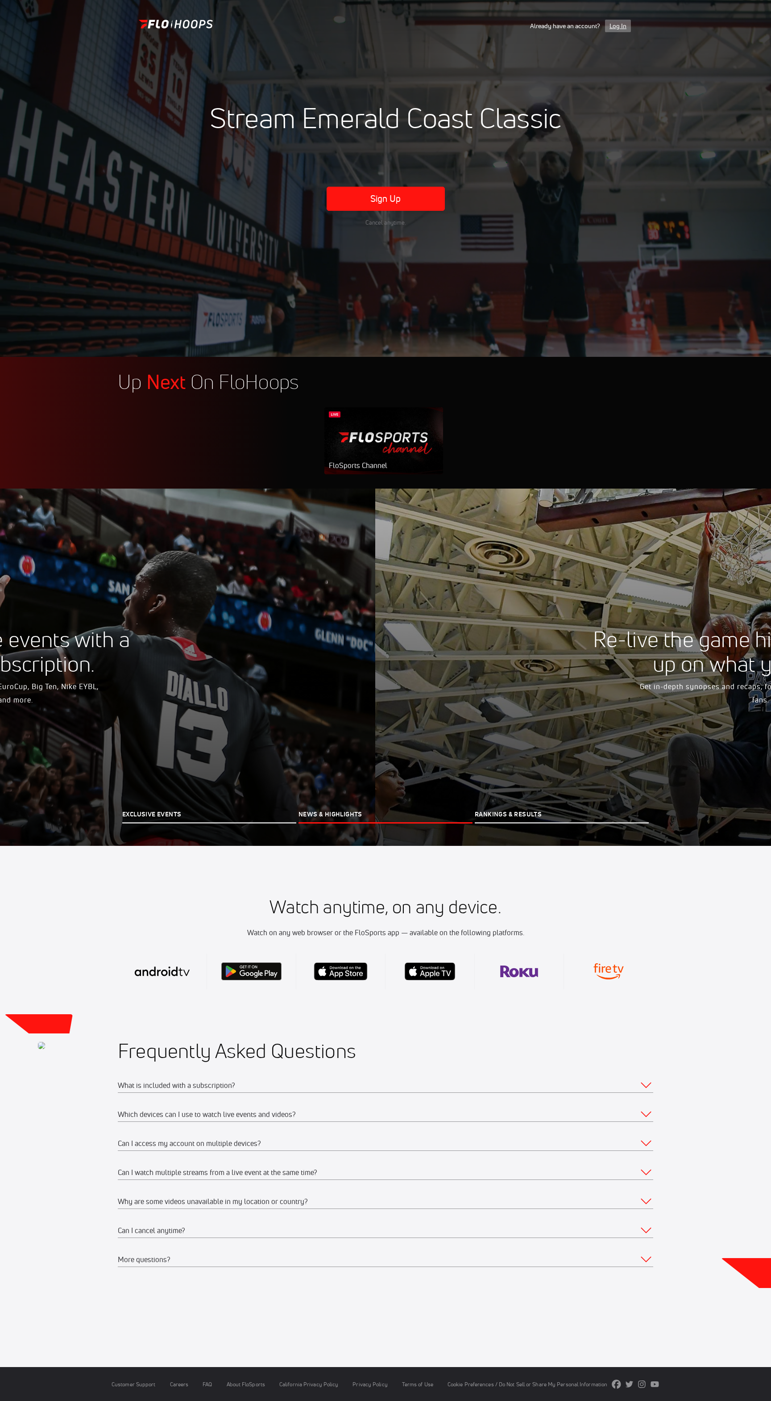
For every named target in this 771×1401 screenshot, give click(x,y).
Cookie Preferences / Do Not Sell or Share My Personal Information (527, 1384)
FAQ (207, 1384)
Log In (617, 26)
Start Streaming (384, 450)
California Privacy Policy (308, 1384)
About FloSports (246, 1384)
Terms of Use (417, 1384)
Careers (179, 1384)
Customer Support (134, 1384)
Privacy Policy (369, 1384)
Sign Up (385, 198)
